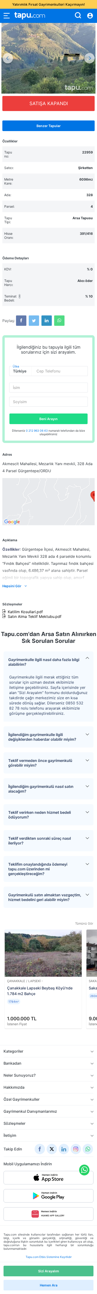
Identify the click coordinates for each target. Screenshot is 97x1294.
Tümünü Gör (84, 923)
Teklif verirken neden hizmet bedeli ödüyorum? (39, 814)
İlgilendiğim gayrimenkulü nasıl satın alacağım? (40, 789)
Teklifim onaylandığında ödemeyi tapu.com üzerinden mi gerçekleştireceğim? (37, 869)
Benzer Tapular (48, 126)
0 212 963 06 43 (37, 430)
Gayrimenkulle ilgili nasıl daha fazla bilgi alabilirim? (43, 662)
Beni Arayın (48, 419)
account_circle (90, 15)
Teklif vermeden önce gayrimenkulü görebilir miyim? (40, 763)
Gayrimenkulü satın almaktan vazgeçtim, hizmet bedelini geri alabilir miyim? (44, 897)
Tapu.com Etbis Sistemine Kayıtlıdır (49, 1257)
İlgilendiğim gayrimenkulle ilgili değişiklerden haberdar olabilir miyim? (42, 737)
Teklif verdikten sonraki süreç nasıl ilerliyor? (39, 840)
